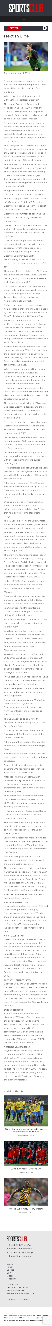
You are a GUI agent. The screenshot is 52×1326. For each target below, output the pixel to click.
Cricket (10, 1270)
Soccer (10, 1264)
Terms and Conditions (18, 1287)
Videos (10, 1275)
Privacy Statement (16, 1290)
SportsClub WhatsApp (20, 1245)
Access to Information (18, 1299)
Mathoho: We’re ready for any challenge (26, 1209)
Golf (9, 1273)
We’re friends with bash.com (21, 1293)
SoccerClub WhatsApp (21, 1252)
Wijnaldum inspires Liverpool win (26, 1169)
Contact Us (12, 1284)
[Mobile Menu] (24, 19)
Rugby (10, 1267)
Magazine (12, 1278)
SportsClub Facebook (20, 1248)
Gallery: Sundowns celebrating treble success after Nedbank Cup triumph (26, 1130)
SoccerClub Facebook (20, 1256)
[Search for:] (27, 19)
